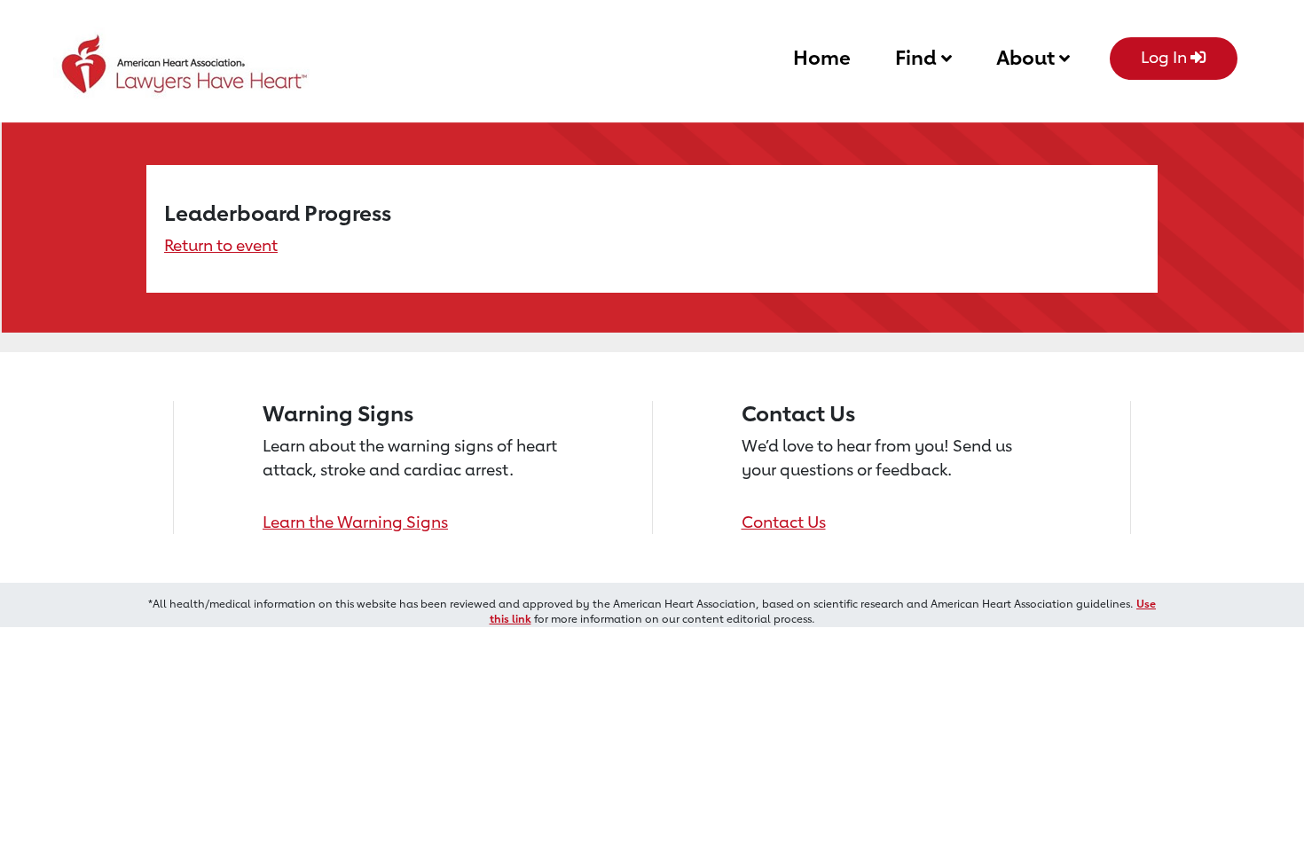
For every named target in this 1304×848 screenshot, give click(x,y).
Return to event (221, 245)
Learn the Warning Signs (355, 521)
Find (918, 57)
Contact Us (784, 521)
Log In (1165, 57)
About (1027, 57)
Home (822, 57)
